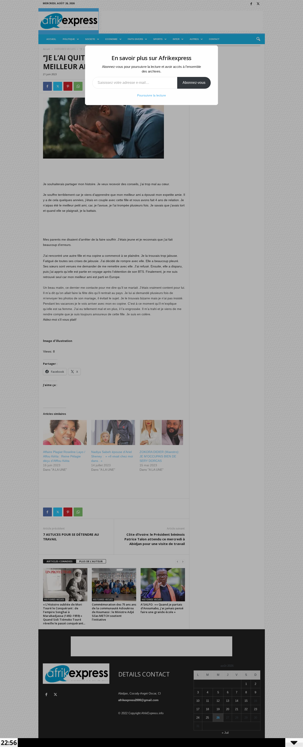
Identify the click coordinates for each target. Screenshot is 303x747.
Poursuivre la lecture (151, 95)
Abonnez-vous (194, 82)
